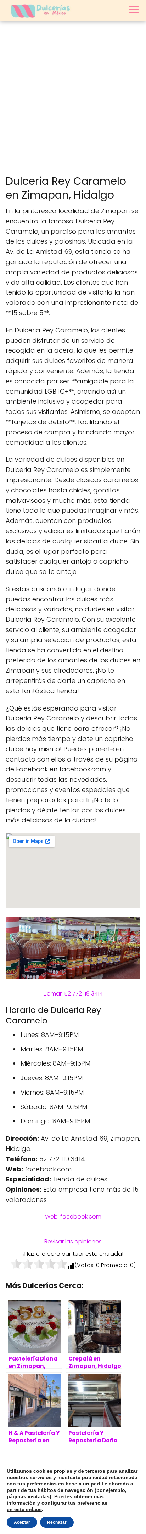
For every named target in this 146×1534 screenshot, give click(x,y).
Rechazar (57, 1522)
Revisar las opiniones (73, 1241)
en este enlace (24, 1509)
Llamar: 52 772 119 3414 (73, 994)
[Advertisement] (73, 98)
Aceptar (22, 1522)
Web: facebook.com (73, 1217)
